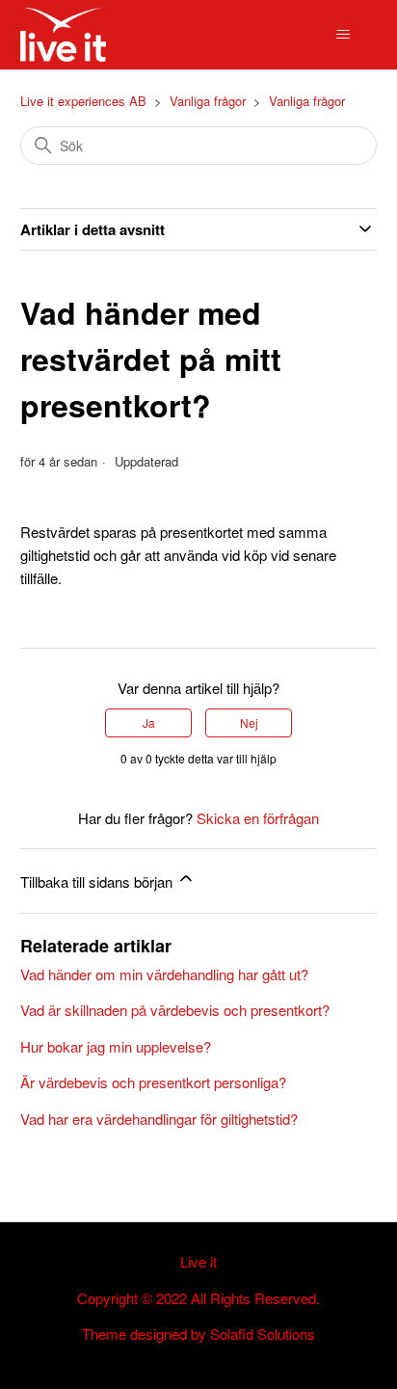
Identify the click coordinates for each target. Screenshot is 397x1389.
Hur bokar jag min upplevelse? (115, 1046)
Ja (149, 722)
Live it (198, 1261)
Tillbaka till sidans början (98, 881)
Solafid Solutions (262, 1333)
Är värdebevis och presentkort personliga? (153, 1082)
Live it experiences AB (83, 101)
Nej (249, 722)
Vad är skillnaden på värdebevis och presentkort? (175, 1010)
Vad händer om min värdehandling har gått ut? (164, 974)
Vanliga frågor (208, 101)
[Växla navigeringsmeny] (342, 34)
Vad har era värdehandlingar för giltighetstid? (159, 1119)
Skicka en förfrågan (258, 818)
